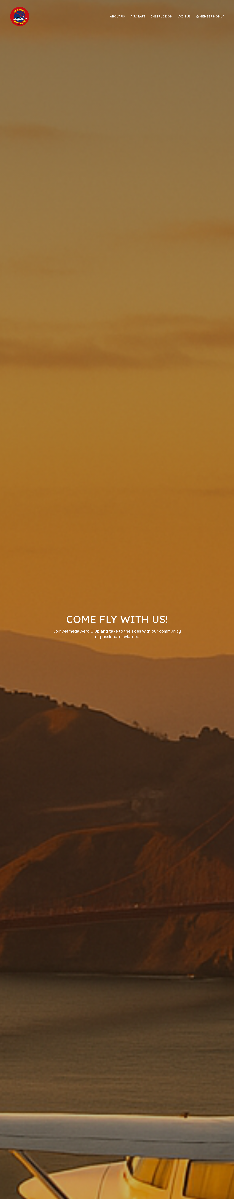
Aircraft (138, 16)
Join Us (184, 16)
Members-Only (212, 16)
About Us (117, 16)
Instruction (162, 16)
